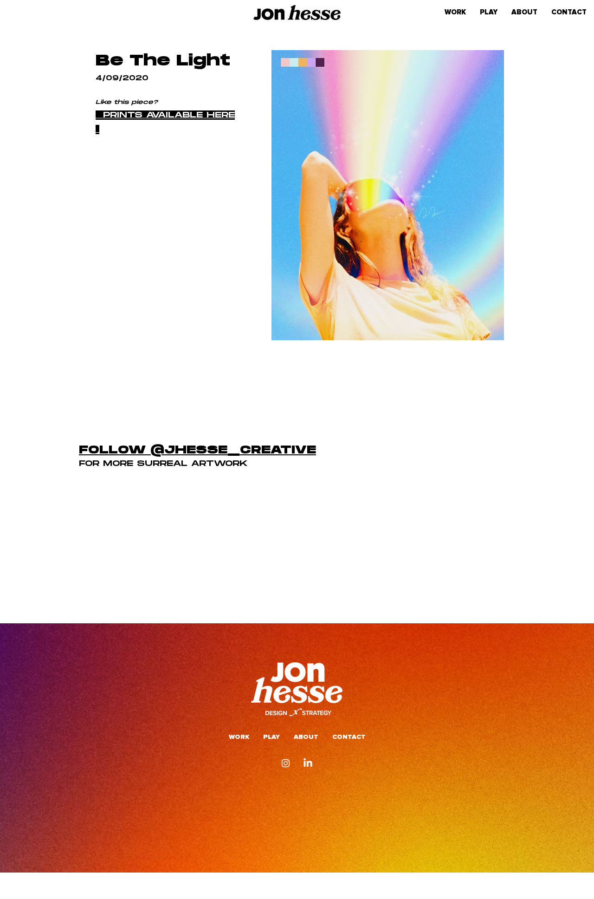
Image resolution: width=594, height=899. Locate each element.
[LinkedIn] (308, 763)
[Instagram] (285, 763)
